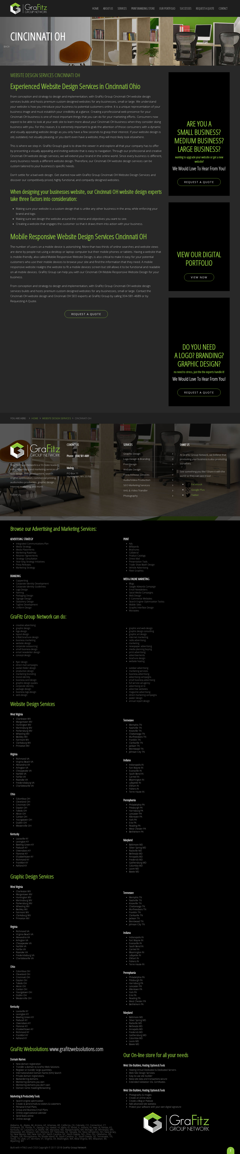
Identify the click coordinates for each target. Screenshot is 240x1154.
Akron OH (21, 813)
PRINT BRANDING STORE (143, 8)
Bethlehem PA (136, 831)
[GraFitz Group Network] (28, 6)
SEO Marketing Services (136, 485)
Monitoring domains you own (30, 1081)
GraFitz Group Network (74, 1147)
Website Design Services (56, 418)
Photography (130, 495)
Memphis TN (135, 724)
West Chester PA (137, 828)
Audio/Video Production (136, 480)
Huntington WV (23, 724)
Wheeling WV (22, 733)
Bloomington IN (136, 779)
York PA (133, 819)
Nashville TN (135, 727)
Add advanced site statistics (142, 1103)
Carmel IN (134, 776)
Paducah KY (22, 847)
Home (35, 418)
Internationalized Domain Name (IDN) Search (38, 1072)
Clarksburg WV (23, 742)
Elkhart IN (134, 785)
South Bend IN (136, 773)
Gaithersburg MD (137, 862)
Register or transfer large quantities (34, 1069)
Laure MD (134, 868)
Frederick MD (136, 859)
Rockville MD (135, 850)
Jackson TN (134, 745)
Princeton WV (22, 745)
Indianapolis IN (136, 764)
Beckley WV (22, 736)
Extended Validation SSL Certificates (147, 1081)
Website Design (132, 469)
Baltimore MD (136, 844)
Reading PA (134, 825)
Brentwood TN (136, 748)
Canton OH (21, 816)
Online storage (23, 1118)
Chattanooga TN (137, 733)
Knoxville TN (135, 730)
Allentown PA (135, 816)
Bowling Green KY (25, 844)
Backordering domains (27, 1078)
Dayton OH (21, 807)
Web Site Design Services (142, 1072)
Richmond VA (22, 758)
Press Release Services (136, 474)
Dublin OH (21, 822)
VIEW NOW (199, 277)
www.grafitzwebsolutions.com (76, 1049)
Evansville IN (135, 770)
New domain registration (28, 1063)
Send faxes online (25, 1115)
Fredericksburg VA (25, 782)
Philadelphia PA (137, 804)
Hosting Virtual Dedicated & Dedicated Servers (152, 1069)
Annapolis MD (136, 856)
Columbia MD (136, 865)
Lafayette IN (135, 782)
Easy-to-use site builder (140, 1075)
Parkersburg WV (24, 730)
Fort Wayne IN (136, 767)
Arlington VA (22, 767)
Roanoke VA (22, 779)
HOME (95, 8)
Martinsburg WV (24, 727)
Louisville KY (22, 838)
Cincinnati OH (23, 804)
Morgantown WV (24, 721)
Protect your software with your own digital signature (155, 1106)
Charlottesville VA (25, 785)
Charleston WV (23, 718)
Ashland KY (21, 865)
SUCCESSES (185, 8)
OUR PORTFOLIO (167, 8)
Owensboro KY (23, 850)
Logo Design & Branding (136, 459)
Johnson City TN (137, 751)
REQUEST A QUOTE (205, 8)
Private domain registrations (30, 1075)
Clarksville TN (136, 742)
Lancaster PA (135, 813)
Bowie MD (134, 871)
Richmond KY (22, 859)
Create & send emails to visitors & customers (38, 1103)
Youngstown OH (24, 819)
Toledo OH (21, 810)
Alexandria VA (23, 764)
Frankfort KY (22, 862)
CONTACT (223, 8)
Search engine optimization (29, 1100)
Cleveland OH (23, 801)
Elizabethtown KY (24, 856)
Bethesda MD (135, 853)
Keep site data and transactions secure (148, 1078)
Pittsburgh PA (135, 807)
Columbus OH (23, 798)
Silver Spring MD (137, 847)
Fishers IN (134, 788)
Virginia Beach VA (24, 761)
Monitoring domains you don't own (33, 1084)
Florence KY (22, 853)
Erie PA (132, 822)
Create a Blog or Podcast (141, 1100)
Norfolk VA (21, 773)
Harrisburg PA (136, 810)
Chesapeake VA (24, 770)
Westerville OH (24, 825)
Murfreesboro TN (137, 736)
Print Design (130, 464)
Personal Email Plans (26, 1106)
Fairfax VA (21, 776)
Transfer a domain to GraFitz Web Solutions (37, 1066)
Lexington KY (22, 841)
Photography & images (140, 1094)
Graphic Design (131, 453)
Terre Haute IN (136, 791)
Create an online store (140, 1097)
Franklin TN (135, 739)
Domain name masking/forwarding (33, 1087)
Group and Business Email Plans (32, 1109)
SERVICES (122, 8)
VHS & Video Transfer (135, 490)
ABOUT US (108, 8)
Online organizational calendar (31, 1112)
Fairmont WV (22, 739)
